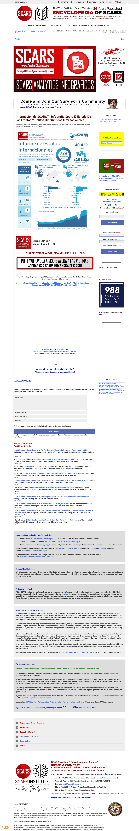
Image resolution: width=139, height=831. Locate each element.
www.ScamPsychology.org (38, 545)
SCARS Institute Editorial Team (25, 450)
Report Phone (112, 251)
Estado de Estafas (104, 389)
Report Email (112, 222)
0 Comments (17, 31)
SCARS (120, 391)
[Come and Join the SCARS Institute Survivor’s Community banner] (69, 100)
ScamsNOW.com (86, 652)
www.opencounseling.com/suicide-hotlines (35, 557)
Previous (18, 39)
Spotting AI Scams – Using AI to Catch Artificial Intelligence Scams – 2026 (49, 473)
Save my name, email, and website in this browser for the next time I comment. (44, 426)
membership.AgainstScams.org (33, 551)
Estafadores (113, 389)
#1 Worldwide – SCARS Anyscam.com (55, 504)
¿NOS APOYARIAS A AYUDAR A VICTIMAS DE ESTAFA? (111, 121)
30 (55, 365)
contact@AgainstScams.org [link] (70, 784)
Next (122, 39)
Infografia (108, 391)
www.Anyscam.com (111, 201)
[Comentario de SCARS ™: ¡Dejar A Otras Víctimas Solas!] (111, 160)
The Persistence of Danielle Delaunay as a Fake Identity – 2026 (64, 450)
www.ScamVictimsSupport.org (39, 539)
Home (53, 31)
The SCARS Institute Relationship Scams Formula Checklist (55, 351)
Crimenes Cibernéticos (105, 388)
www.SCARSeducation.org (68, 542)
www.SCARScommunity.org (106, 778)
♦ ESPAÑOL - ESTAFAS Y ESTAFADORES (68, 31)
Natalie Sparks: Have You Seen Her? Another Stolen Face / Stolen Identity (53, 520)
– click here (55, 702)
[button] (108, 25)
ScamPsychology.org (68, 652)
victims (65, 594)
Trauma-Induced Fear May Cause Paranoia (38, 466)
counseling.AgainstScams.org (69, 549)
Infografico (115, 391)
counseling (102, 549)
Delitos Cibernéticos (117, 388)
